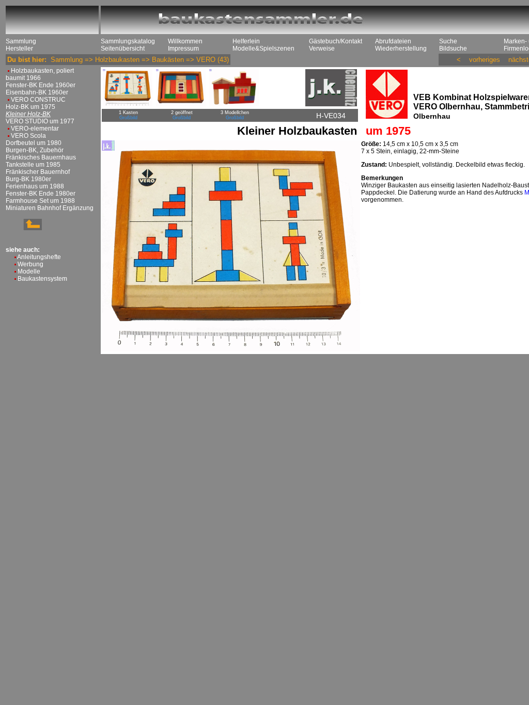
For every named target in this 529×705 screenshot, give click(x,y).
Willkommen (185, 41)
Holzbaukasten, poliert (42, 70)
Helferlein (246, 41)
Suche (448, 41)
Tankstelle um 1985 (33, 164)
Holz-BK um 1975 (30, 106)
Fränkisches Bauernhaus (41, 157)
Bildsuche (453, 48)
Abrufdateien (393, 41)
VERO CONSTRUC (38, 99)
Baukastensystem (42, 278)
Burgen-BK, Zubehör (35, 150)
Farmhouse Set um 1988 (40, 200)
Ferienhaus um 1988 (35, 186)
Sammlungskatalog (128, 41)
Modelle (29, 271)
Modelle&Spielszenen (263, 48)
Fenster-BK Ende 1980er (40, 193)
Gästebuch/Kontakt (335, 41)
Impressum (183, 48)
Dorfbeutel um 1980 (33, 143)
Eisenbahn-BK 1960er (37, 92)
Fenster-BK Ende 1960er (40, 85)
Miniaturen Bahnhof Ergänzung (50, 208)
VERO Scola (28, 135)
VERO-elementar (35, 128)
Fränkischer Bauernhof (38, 171)
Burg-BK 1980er (28, 179)
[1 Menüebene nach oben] (24, 228)
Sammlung (21, 41)
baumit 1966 (23, 78)
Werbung (30, 264)
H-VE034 (331, 115)
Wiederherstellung (401, 48)
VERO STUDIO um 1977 (40, 121)
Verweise (322, 48)
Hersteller (19, 48)
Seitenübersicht (123, 48)
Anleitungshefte (39, 257)
